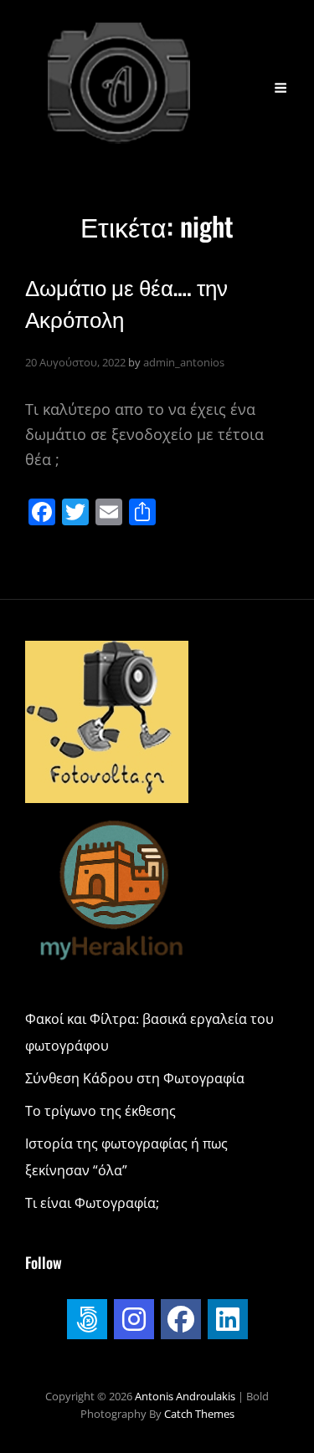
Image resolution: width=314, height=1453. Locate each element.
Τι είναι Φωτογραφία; (92, 1203)
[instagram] (134, 1319)
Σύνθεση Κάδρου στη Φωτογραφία (135, 1078)
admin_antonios (183, 362)
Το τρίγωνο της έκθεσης (100, 1111)
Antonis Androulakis (186, 1396)
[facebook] (181, 1319)
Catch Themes (199, 1413)
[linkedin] (228, 1319)
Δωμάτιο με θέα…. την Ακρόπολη (126, 302)
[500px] (87, 1319)
